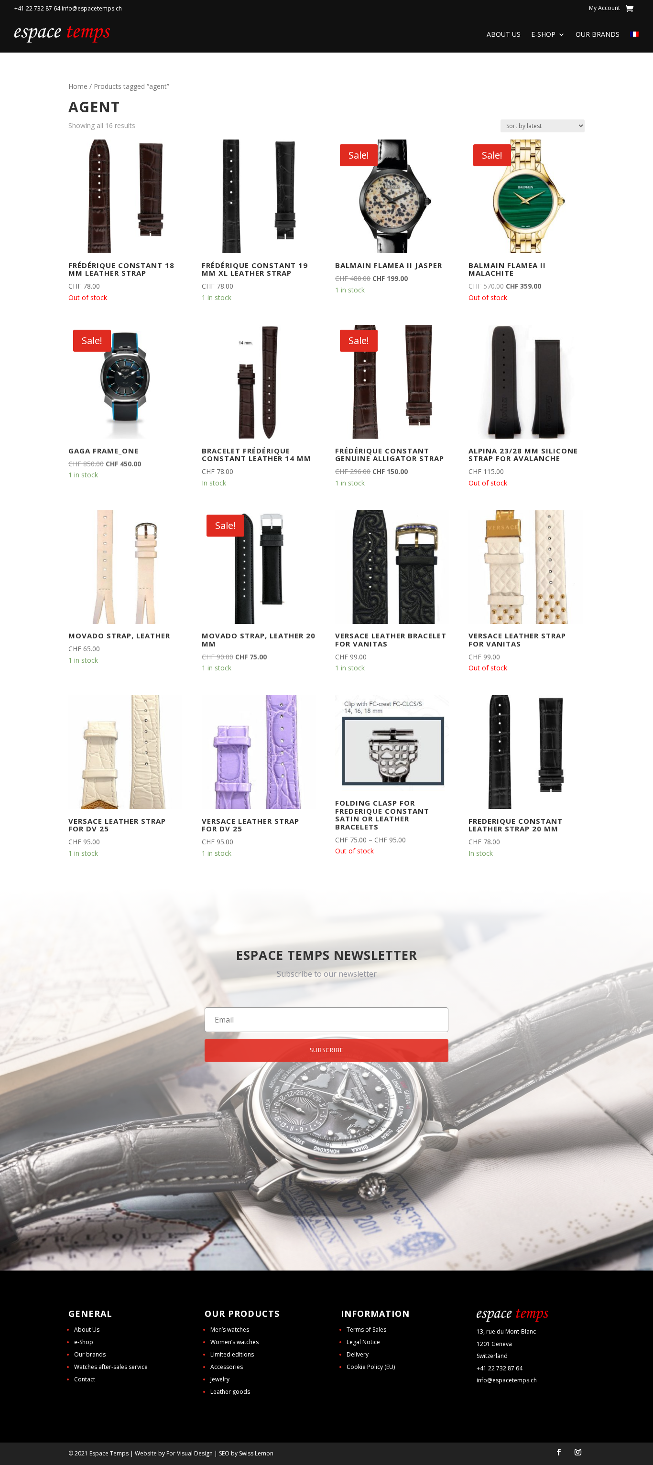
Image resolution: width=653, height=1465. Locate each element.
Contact (84, 1379)
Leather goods (230, 1392)
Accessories (226, 1367)
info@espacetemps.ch (507, 1380)
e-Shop (543, 34)
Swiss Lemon (256, 1453)
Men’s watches (229, 1329)
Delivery (358, 1354)
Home (77, 86)
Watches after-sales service (111, 1367)
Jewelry (219, 1379)
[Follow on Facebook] (559, 1452)
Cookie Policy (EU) (371, 1367)
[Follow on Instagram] (578, 1452)
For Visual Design (189, 1453)
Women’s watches (234, 1342)
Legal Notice (363, 1342)
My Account (604, 8)
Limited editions (232, 1354)
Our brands (598, 34)
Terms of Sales (366, 1329)
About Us (504, 34)
